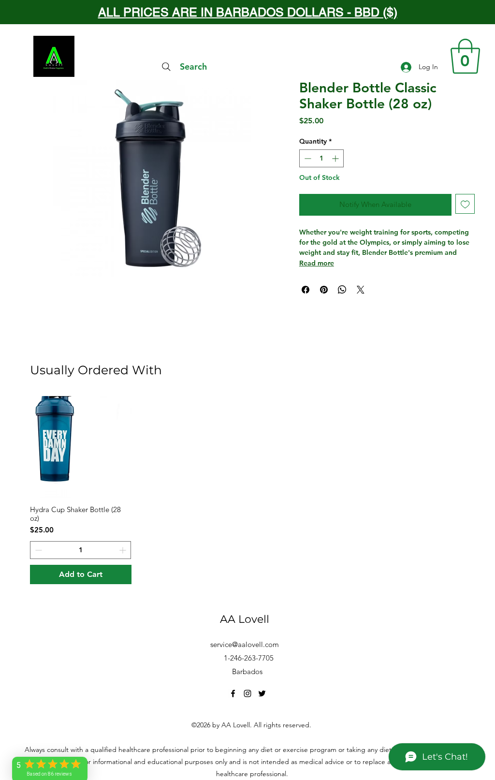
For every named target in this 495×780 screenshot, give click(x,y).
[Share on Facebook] (305, 289)
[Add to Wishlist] (465, 204)
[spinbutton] (321, 158)
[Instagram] (247, 693)
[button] (465, 56)
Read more (316, 263)
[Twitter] (262, 693)
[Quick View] (80, 447)
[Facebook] (233, 693)
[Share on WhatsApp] (342, 289)
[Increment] (336, 158)
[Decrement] (307, 158)
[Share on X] (360, 289)
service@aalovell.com (244, 644)
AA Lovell (244, 619)
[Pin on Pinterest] (324, 289)
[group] (247, 490)
